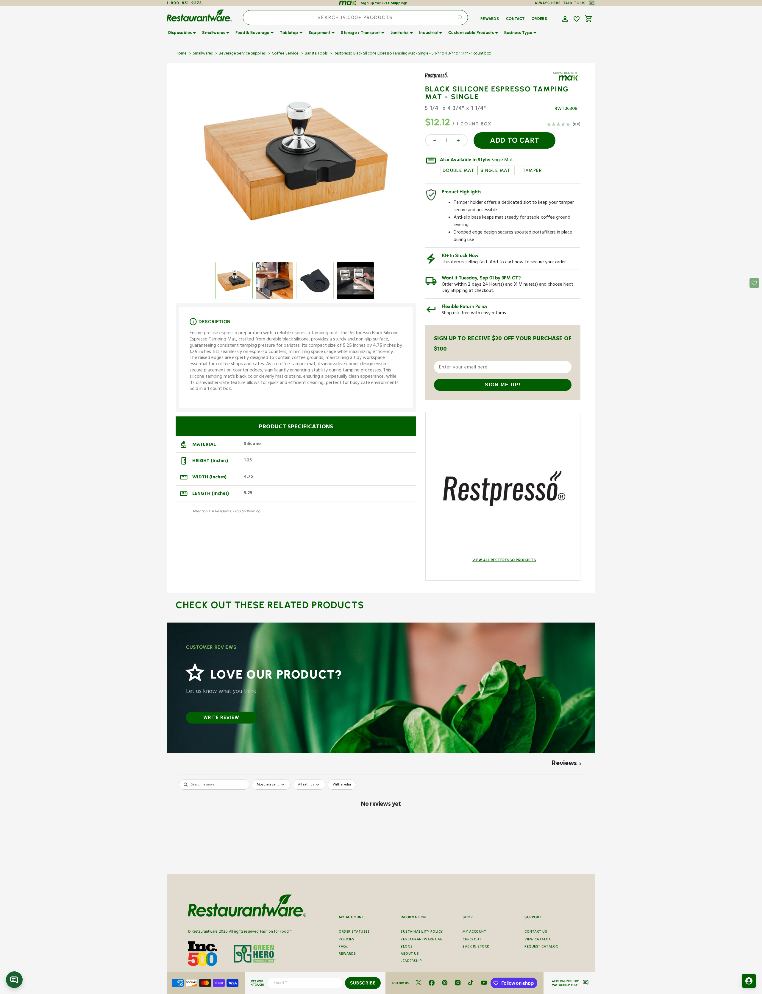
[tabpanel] (381, 825)
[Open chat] (14, 979)
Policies (346, 940)
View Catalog (538, 940)
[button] (564, 18)
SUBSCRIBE (362, 983)
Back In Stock (476, 947)
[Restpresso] (442, 79)
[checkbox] (342, 785)
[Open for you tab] (749, 981)
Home (181, 53)
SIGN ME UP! (503, 384)
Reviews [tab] (566, 764)
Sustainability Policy (422, 932)
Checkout (472, 940)
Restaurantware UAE (421, 940)
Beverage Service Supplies (242, 53)
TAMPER (532, 170)
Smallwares (203, 53)
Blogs (407, 947)
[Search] (460, 17)
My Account (474, 932)
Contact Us (535, 932)
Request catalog (541, 947)
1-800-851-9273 (184, 3)
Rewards (347, 954)
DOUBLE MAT (458, 170)
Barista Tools (316, 53)
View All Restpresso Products (504, 560)
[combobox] (355, 17)
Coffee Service (285, 53)
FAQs (343, 947)
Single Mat (502, 160)
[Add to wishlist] (576, 19)
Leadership (411, 961)
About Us (410, 954)
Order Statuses (354, 932)
